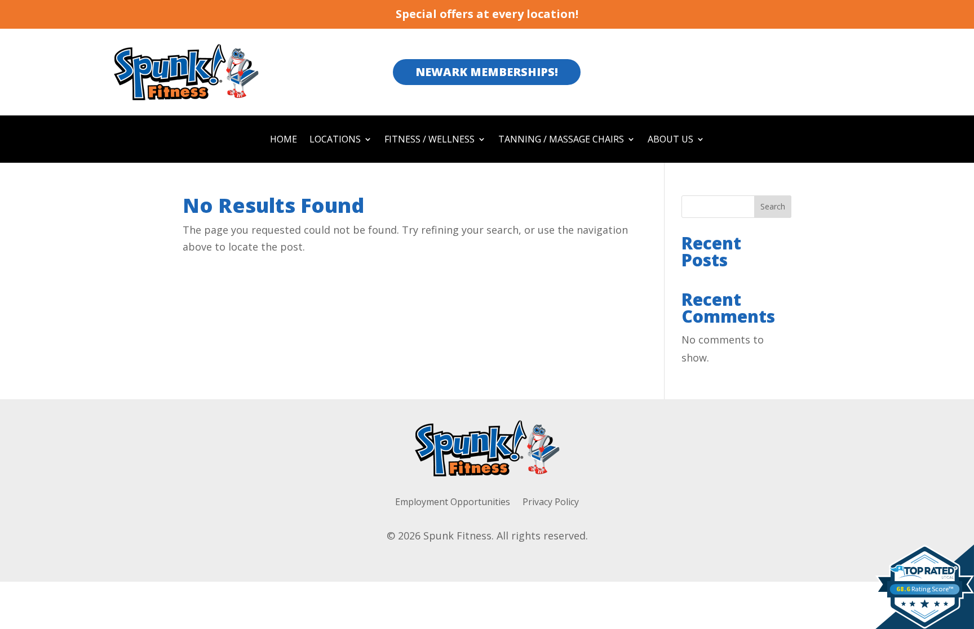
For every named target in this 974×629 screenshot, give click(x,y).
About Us (670, 140)
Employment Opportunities (452, 503)
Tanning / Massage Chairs (561, 140)
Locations (335, 140)
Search (772, 206)
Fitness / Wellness (429, 140)
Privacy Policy (551, 503)
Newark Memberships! (486, 71)
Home (283, 140)
